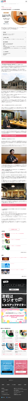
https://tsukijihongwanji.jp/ (9, 44)
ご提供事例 (8, 384)
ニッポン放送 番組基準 (4, 389)
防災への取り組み (16, 390)
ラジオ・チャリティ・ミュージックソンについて (20, 389)
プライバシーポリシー (16, 392)
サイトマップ (15, 393)
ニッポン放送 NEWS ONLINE (5, 394)
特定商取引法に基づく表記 (17, 394)
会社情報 (2, 388)
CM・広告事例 (14, 384)
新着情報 (3, 384)
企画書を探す (19, 384)
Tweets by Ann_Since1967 (10, 381)
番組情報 (2, 391)
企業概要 (25, 384)
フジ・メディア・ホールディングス (18, 391)
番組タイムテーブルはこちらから (18, 388)
